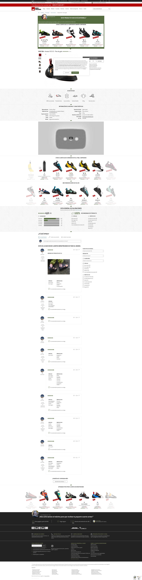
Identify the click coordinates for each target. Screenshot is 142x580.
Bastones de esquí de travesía (76, 574)
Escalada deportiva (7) (92, 220)
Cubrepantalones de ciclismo (96, 573)
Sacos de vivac (54, 569)
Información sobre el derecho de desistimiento (79, 557)
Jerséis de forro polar (35, 570)
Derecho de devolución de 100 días (79, 2)
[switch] (139, 579)
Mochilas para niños (55, 574)
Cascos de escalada (75, 569)
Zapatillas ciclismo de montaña (96, 570)
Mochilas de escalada (75, 572)
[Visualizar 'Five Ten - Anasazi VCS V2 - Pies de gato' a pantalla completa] (46, 54)
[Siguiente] (102, 35)
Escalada (57, 8)
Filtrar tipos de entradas (88, 248)
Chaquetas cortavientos (36, 572)
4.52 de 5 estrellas (99, 2)
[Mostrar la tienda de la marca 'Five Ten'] (40, 55)
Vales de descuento (94, 549)
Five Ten (41, 51)
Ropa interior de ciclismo (95, 572)
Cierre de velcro (53, 12)
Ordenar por (85, 253)
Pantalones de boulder (75, 571)
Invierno (67, 8)
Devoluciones (73, 550)
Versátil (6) (74, 221)
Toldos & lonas (54, 572)
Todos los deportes (74, 8)
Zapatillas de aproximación (36, 574)
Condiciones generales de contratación (78, 553)
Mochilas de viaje (54, 571)
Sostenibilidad (93, 556)
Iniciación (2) (90, 226)
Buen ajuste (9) (74, 218)
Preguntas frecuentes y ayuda (76, 547)
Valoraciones (87, 258)
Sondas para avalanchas (76, 573)
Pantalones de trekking (36, 569)
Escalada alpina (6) (92, 223)
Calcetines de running (35, 573)
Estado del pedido (74, 546)
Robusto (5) (74, 223)
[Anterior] (40, 35)
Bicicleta (62, 8)
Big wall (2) (90, 228)
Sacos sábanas (54, 570)
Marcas (80, 8)
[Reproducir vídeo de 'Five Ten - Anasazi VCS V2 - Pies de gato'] (39, 58)
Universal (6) (90, 224)
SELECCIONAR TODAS (75, 72)
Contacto (72, 549)
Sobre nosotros (93, 544)
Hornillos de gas (54, 573)
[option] (50, 97)
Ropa (44, 8)
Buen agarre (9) (74, 220)
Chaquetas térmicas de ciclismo (96, 574)
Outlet (85, 8)
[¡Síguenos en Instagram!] (53, 546)
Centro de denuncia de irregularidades (98, 553)
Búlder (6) (90, 221)
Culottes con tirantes (94, 571)
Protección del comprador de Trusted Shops (92, 69)
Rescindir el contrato (75, 558)
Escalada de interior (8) (92, 218)
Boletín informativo (94, 547)
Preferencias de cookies (75, 556)
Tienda (33, 0)
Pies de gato (47, 12)
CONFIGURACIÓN (67, 72)
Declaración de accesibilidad (96, 554)
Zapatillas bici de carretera (95, 569)
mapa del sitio (47, 576)
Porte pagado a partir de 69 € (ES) (39, 2)
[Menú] (141, 576)
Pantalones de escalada (75, 570)
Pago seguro (56, 2)
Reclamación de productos (76, 551)
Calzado (48, 8)
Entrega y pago (74, 544)
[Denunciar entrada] (79, 249)
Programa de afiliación (95, 550)
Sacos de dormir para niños (36, 571)
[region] (71, 67)
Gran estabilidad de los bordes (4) (78, 224)
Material (52, 8)
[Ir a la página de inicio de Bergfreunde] (37, 8)
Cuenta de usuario (94, 546)
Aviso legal (93, 551)
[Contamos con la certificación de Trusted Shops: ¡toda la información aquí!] (94, 521)
